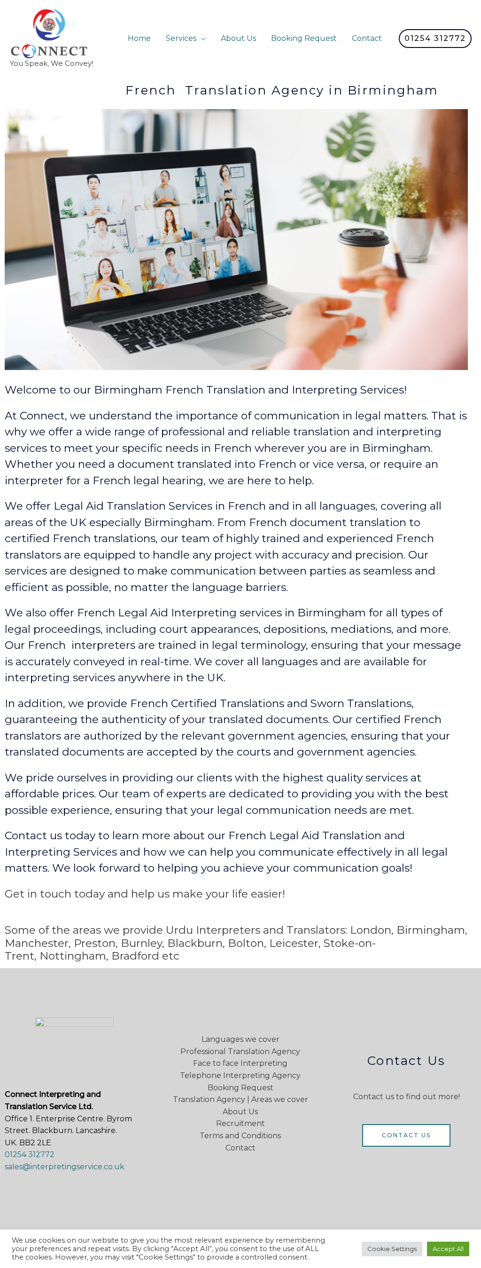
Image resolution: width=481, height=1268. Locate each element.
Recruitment (240, 1123)
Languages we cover (240, 1039)
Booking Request (304, 38)
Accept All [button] (448, 1248)
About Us (238, 38)
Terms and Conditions (240, 1135)
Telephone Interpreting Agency (240, 1075)
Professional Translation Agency (240, 1051)
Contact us (406, 1135)
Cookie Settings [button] (392, 1248)
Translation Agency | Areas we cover (240, 1099)
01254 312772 (29, 1154)
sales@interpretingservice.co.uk (64, 1166)
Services (181, 38)
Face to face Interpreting (240, 1063)
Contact (367, 38)
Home (139, 38)
